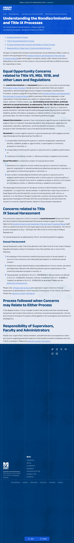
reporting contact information (23, 293)
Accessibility (52, 482)
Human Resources (14, 14)
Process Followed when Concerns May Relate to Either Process (31, 44)
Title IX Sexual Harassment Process (20, 41)
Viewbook (30, 460)
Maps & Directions (15, 482)
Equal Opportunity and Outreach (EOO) (32, 14)
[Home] (7, 8)
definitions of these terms (17, 283)
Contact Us (25, 482)
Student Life (31, 474)
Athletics (30, 477)
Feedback (60, 482)
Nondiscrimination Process (17, 37)
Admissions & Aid (33, 471)
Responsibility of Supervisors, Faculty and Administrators (29, 48)
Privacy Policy (43, 482)
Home (4, 14)
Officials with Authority (22, 288)
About (29, 463)
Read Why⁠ (50, 2)
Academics (31, 466)
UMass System (33, 482)
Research (30, 468)
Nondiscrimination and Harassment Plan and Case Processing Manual (39, 224)
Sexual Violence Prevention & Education (56, 14)
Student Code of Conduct (15, 88)
